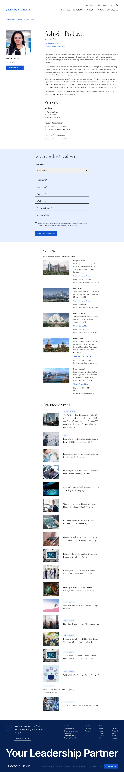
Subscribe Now (21, 738)
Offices (89, 9)
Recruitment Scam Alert (96, 766)
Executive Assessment (71, 731)
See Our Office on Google (82, 276)
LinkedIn (114, 728)
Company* (41, 194)
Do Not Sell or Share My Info (80, 766)
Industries (88, 728)
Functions (88, 731)
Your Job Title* (43, 215)
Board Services (52, 115)
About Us (105, 5)
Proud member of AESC (48, 766)
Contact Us (112, 9)
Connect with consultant (44, 233)
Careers (112, 5)
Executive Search (53, 112)
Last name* (42, 187)
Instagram (115, 738)
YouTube (114, 733)
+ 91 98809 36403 (51, 43)
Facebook (115, 731)
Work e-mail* (42, 201)
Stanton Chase (10, 19)
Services (65, 9)
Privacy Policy (74, 225)
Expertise (78, 9)
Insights (99, 5)
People (100, 9)
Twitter (114, 735)
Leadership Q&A (90, 5)
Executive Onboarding (71, 738)
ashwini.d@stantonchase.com (55, 46)
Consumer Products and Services (58, 129)
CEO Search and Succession (57, 139)
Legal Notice (59, 766)
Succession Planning (54, 117)
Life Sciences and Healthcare (57, 127)
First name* (42, 180)
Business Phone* (44, 208)
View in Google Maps (80, 326)
